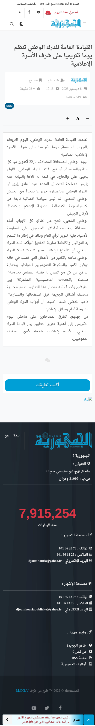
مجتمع (33, 80)
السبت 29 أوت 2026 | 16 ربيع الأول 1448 (59, 4)
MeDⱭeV (22, 690)
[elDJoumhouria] (38, 12)
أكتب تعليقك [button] (47, 385)
